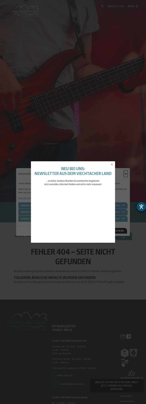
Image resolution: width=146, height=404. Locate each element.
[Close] (112, 164)
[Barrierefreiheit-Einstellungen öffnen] (141, 206)
